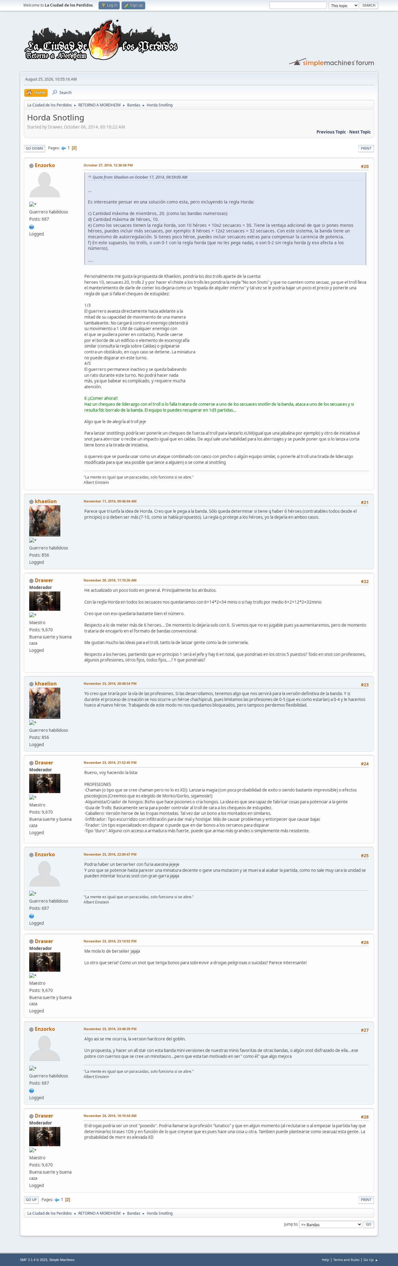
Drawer (44, 580)
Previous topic (331, 132)
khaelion (46, 501)
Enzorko (45, 165)
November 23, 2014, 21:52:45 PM (110, 762)
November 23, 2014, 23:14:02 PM (110, 941)
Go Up (31, 1199)
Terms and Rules (346, 1259)
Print (366, 148)
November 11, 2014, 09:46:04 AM (110, 501)
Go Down (34, 148)
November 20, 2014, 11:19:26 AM (110, 580)
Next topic (360, 132)
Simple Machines (62, 1260)
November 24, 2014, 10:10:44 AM (110, 1115)
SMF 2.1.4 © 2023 (33, 1260)
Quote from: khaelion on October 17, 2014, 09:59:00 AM (140, 177)
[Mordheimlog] (31, 226)
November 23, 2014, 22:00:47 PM (110, 854)
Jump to (290, 1224)
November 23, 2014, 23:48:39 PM (110, 1028)
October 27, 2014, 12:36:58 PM (108, 165)
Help (325, 1259)
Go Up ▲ (370, 1259)
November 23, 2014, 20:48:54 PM (110, 683)
